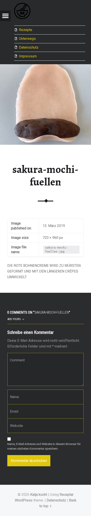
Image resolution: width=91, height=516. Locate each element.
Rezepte (25, 30)
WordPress (23, 500)
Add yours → (15, 319)
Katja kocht (38, 494)
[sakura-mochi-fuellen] (45, 67)
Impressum (28, 56)
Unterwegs (27, 39)
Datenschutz (28, 47)
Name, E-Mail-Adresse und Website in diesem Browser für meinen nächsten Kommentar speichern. (44, 446)
